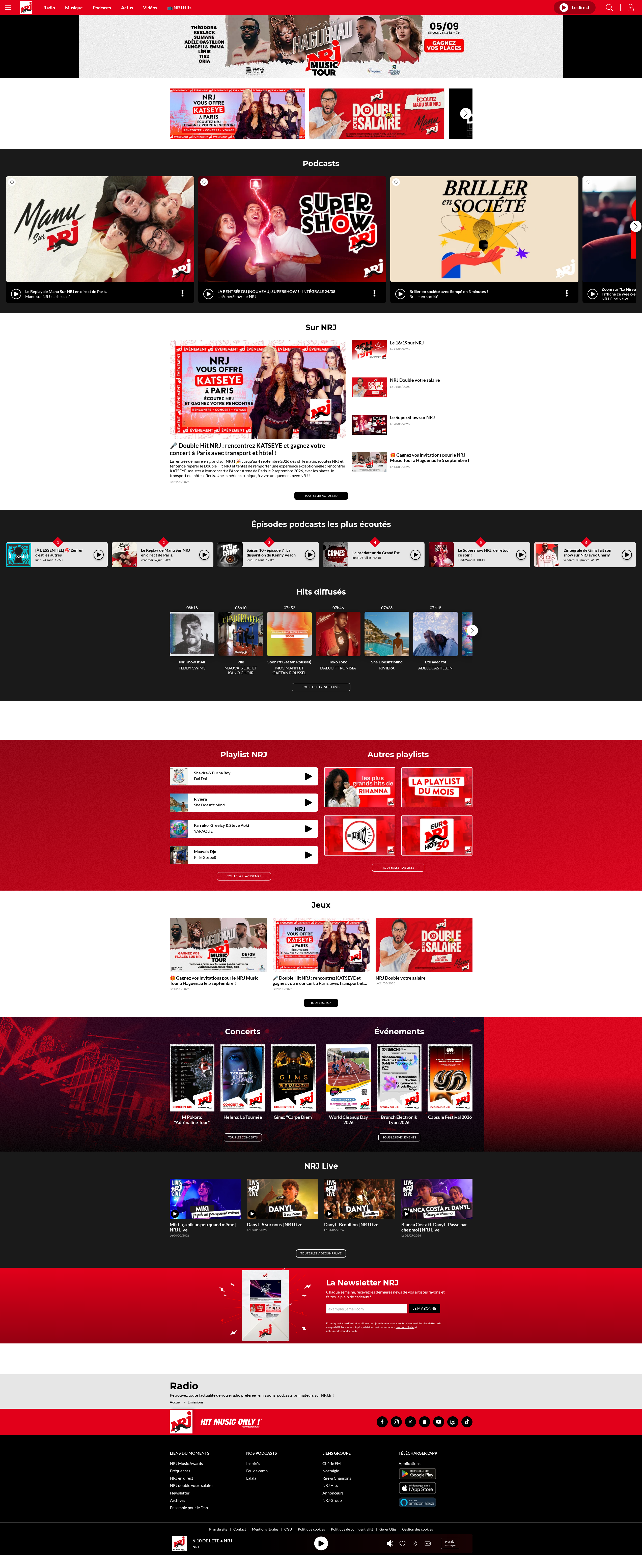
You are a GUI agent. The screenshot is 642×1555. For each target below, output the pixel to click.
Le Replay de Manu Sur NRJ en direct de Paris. (165, 552)
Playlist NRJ (243, 754)
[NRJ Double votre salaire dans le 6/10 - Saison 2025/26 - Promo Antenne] (376, 113)
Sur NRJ (321, 327)
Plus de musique (450, 1543)
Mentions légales (265, 1529)
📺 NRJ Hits (179, 7)
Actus (127, 7)
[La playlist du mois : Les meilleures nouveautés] (436, 787)
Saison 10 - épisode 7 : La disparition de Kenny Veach (271, 552)
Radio (49, 7)
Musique (74, 7)
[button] (465, 113)
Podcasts (102, 7)
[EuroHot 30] (436, 835)
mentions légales (405, 1327)
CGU (288, 1529)
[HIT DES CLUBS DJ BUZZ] (359, 835)
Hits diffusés (321, 592)
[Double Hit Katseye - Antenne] (237, 113)
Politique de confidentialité (352, 1529)
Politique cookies (311, 1529)
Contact (239, 1529)
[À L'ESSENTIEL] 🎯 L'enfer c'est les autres (59, 552)
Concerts (243, 1031)
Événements (399, 1031)
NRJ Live (321, 1166)
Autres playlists (398, 754)
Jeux (321, 905)
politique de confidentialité (341, 1330)
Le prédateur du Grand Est (376, 552)
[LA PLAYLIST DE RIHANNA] (359, 787)
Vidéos (150, 7)
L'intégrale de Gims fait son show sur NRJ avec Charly (587, 552)
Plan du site (218, 1529)
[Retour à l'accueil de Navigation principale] (26, 7)
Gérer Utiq (387, 1529)
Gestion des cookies (417, 1529)
